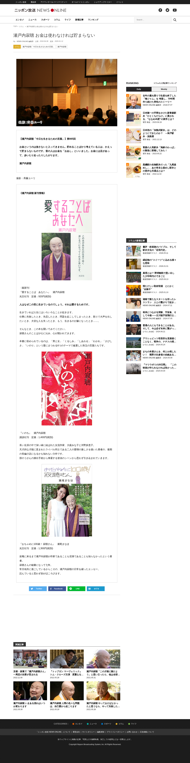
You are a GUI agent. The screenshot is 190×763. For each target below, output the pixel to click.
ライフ (68, 19)
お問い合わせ (132, 732)
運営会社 (76, 732)
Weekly (164, 89)
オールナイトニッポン (81, 2)
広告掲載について (147, 732)
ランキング (93, 19)
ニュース (32, 19)
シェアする (57, 588)
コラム (57, 19)
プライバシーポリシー (115, 732)
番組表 (33, 2)
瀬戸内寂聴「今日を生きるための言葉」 (39, 47)
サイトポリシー (88, 732)
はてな (96, 588)
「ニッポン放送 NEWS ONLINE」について (53, 732)
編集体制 (100, 732)
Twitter (167, 10)
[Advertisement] (151, 53)
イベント (119, 2)
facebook (160, 10)
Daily (139, 89)
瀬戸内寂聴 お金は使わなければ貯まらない (54, 35)
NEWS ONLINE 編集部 (25, 41)
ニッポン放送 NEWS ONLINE (46, 10)
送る (76, 588)
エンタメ (20, 19)
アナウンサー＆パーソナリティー (54, 2)
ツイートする (38, 588)
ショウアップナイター (103, 2)
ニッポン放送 (21, 2)
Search (175, 20)
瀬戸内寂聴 (61, 47)
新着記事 (79, 19)
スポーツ (45, 19)
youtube (175, 10)
